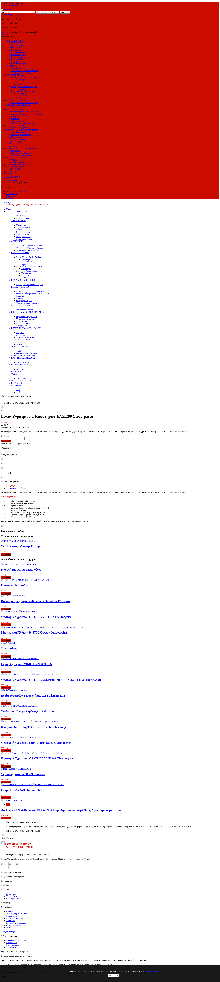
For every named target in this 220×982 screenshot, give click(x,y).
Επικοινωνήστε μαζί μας (16, 5)
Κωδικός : (5, 427)
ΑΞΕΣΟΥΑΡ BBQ (18, 220)
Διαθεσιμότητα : (7, 443)
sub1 (18, 390)
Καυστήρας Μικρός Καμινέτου (21, 569)
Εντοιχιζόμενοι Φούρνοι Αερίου (29, 266)
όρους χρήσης (153, 971)
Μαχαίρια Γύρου (23, 323)
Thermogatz (26, 259)
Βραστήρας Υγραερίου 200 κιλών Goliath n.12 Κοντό (35, 601)
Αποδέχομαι (113, 975)
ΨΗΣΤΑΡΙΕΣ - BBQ (19, 211)
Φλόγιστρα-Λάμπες (24, 301)
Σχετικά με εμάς (12, 916)
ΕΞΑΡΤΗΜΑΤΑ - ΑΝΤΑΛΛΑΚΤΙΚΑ (27, 328)
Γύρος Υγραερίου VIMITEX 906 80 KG (26, 664)
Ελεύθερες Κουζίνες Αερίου (27, 271)
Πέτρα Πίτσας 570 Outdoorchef (21, 790)
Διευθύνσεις (11, 947)
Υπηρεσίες (10, 920)
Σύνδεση (5, 32)
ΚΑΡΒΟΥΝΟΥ (22, 218)
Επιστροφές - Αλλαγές (15, 918)
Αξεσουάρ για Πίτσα (24, 227)
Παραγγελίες (11, 943)
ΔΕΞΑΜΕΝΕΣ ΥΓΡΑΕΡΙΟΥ (23, 355)
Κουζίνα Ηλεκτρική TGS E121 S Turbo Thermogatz (35, 727)
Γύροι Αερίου (21, 321)
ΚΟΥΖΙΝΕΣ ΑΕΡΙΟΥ (20, 253)
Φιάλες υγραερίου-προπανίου (28, 353)
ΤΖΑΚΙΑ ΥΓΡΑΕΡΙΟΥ (20, 339)
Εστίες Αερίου (22, 326)
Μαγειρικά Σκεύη (23, 236)
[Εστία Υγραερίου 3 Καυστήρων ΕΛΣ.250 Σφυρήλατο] (2, 410)
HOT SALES (16, 383)
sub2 (18, 392)
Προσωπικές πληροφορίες (16, 940)
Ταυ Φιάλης (8, 648)
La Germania (26, 262)
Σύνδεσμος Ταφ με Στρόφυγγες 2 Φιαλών (27, 711)
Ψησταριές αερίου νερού (26, 319)
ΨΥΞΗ (14, 374)
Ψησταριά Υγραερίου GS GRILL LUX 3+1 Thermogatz (37, 758)
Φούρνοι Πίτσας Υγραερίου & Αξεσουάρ (33, 294)
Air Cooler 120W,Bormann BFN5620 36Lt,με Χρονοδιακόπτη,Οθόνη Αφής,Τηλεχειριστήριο (61, 810)
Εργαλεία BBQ (22, 234)
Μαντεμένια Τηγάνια (24, 310)
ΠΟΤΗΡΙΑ (20, 369)
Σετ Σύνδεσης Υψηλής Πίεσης (20, 546)
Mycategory (16, 385)
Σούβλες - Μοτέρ (23, 232)
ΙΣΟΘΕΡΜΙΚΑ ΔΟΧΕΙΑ (21, 365)
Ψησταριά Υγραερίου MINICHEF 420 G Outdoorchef (36, 742)
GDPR (9, 927)
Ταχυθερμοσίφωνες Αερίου (27, 250)
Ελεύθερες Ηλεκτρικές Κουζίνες (29, 285)
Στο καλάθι (6, 441)
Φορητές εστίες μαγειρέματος (28, 303)
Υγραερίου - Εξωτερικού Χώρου (29, 248)
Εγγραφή (4, 34)
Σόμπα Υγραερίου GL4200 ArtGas (23, 774)
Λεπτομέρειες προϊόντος (16, 488)
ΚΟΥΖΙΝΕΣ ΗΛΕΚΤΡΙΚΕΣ (23, 280)
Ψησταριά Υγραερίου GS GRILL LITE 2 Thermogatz (36, 617)
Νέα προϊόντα (11, 896)
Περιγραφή (10, 486)
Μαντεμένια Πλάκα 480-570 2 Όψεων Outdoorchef (34, 632)
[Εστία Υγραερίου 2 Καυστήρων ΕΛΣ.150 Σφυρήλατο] (2, 408)
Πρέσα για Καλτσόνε (14, 585)
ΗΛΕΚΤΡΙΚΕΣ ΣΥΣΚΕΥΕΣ (23, 358)
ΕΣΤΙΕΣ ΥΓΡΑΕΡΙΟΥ (20, 287)
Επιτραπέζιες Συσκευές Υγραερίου (30, 291)
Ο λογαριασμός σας (9, 932)
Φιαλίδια (19, 351)
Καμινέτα (20, 298)
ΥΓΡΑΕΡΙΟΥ (22, 216)
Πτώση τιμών (11, 894)
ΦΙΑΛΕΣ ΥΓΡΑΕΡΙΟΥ (20, 346)
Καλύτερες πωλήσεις (14, 898)
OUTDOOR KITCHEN (21, 381)
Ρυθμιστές (20, 333)
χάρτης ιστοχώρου (13, 925)
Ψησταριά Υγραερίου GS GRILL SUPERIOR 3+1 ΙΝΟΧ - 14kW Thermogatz (51, 679)
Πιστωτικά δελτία (13, 945)
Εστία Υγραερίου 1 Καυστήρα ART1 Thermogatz (33, 695)
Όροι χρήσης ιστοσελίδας (16, 914)
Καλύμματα (21, 225)
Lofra (23, 264)
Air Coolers (21, 378)
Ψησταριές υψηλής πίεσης (26, 317)
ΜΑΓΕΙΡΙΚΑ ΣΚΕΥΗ (20, 305)
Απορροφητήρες (17, 107)
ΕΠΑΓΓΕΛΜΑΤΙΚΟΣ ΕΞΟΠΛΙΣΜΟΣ (27, 312)
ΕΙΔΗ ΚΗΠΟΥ (17, 371)
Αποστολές (10, 911)
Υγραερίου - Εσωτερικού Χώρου (29, 246)
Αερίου (19, 344)
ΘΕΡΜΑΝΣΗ (17, 241)
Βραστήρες (20, 296)
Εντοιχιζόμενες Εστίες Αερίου (28, 257)
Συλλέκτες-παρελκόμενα (26, 335)
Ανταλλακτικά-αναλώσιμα (27, 337)
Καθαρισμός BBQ (23, 230)
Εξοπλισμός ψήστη (24, 239)
